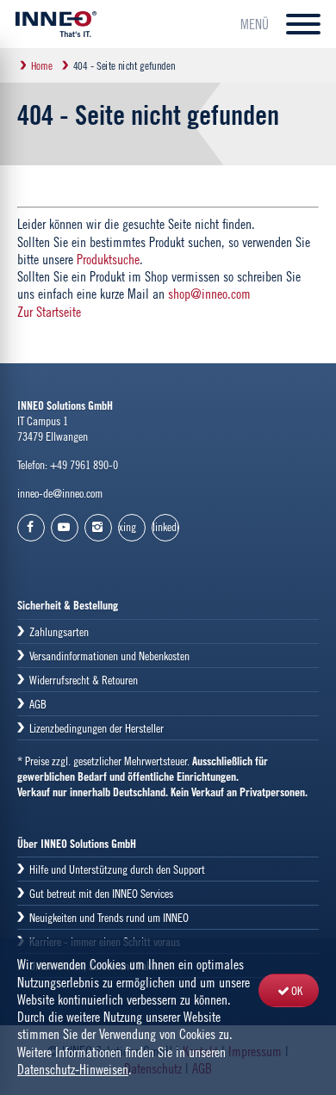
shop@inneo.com (209, 293)
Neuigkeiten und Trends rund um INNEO (109, 917)
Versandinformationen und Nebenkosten (109, 655)
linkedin (165, 526)
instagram (98, 527)
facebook (31, 527)
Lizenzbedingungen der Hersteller (96, 728)
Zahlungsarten (59, 631)
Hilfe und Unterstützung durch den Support (117, 869)
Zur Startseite (49, 311)
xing (127, 526)
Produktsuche (108, 259)
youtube (64, 527)
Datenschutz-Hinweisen (72, 1069)
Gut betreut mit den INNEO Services (101, 893)
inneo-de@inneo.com (60, 493)
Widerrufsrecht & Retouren (83, 679)
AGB (38, 703)
